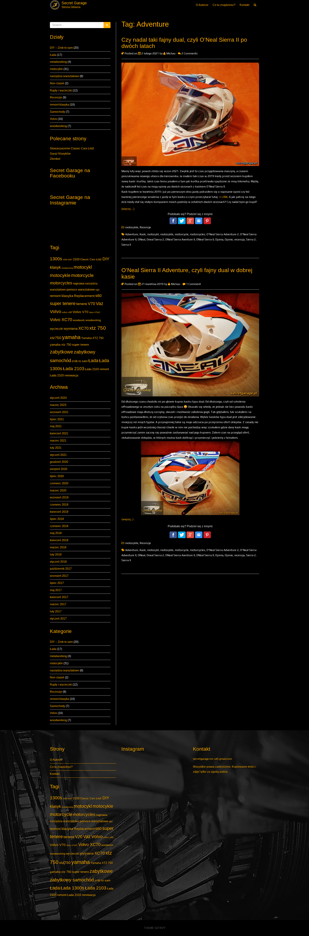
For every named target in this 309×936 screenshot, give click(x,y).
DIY (105, 259)
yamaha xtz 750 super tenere (69, 344)
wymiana (71, 328)
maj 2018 (56, 533)
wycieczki (56, 328)
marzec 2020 (58, 490)
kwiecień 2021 (59, 433)
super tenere (62, 303)
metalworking (58, 61)
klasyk (55, 267)
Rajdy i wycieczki (61, 90)
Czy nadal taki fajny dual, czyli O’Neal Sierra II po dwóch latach (184, 42)
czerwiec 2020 (59, 483)
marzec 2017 (58, 604)
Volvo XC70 (61, 319)
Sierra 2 (251, 239)
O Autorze (202, 4)
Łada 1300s (72, 888)
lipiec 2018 (57, 518)
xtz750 (55, 338)
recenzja (239, 239)
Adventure (131, 234)
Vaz (99, 303)
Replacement (84, 296)
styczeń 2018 (58, 561)
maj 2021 (56, 426)
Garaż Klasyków (60, 153)
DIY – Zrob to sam (61, 47)
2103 (76, 259)
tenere (81, 304)
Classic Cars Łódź (91, 259)
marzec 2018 (58, 547)
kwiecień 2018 (59, 540)
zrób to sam (80, 361)
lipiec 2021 (57, 419)
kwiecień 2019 (59, 511)
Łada (53, 54)
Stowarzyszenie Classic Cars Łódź (72, 148)
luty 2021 (56, 447)
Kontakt (244, 4)
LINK (225, 197)
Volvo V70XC (94, 312)
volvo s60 (67, 312)
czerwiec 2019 (59, 504)
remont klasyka (59, 104)
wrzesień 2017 (59, 575)
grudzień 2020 (59, 461)
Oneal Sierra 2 (155, 239)
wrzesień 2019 (59, 497)
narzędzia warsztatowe (64, 76)
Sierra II (126, 244)
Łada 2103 (73, 368)
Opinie (229, 239)
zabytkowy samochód (72, 880)
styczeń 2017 (58, 618)
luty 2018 (56, 554)
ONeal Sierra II (205, 239)
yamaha (71, 337)
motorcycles (61, 283)
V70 (91, 303)
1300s (56, 258)
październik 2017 (61, 568)
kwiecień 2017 (59, 597)
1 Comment (193, 284)
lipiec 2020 (57, 476)
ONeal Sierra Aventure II (180, 239)
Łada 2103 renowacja (64, 375)
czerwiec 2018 (59, 526)
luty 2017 (56, 611)
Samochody (57, 111)
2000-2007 (67, 260)
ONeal (141, 239)
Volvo (53, 118)
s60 (98, 295)
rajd (97, 289)
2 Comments (189, 53)
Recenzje (56, 97)
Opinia (219, 239)
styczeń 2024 (58, 397)
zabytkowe (61, 352)
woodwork (79, 320)
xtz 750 (97, 328)
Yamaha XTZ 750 (92, 338)
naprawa (78, 283)
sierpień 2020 (58, 469)
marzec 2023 (58, 404)
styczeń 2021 (58, 454)
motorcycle (82, 275)
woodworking (58, 126)
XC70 (83, 328)
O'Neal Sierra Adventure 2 (223, 234)
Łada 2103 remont (97, 369)
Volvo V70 (80, 312)
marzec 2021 (58, 440)
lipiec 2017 (57, 582)
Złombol (55, 158)
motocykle (56, 68)
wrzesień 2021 (59, 412)
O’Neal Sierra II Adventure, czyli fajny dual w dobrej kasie (186, 273)
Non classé (57, 83)
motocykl (83, 267)
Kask (142, 234)
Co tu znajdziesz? (224, 4)
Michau (171, 53)
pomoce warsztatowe (81, 289)
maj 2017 (56, 590)
